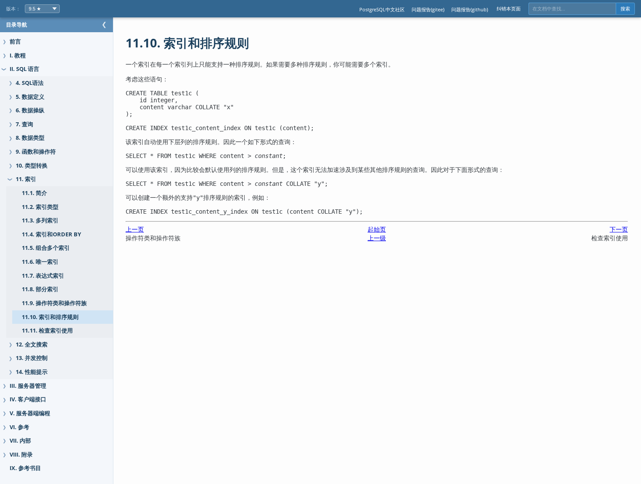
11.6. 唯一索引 (40, 262)
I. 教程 (18, 55)
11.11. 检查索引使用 (47, 330)
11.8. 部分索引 (40, 289)
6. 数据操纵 (30, 110)
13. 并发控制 (32, 358)
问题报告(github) (469, 9)
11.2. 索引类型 (40, 207)
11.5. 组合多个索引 (46, 248)
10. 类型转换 (32, 165)
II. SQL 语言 (24, 69)
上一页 (135, 229)
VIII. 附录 (21, 454)
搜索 (625, 8)
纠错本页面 (509, 8)
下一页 (619, 229)
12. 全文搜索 (32, 344)
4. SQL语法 (30, 83)
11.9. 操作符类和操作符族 (54, 303)
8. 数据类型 (30, 137)
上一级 (377, 238)
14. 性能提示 (32, 372)
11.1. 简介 (34, 193)
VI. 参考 (19, 427)
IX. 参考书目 (25, 468)
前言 (15, 41)
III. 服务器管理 (28, 386)
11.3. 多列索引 (40, 220)
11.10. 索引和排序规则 (50, 317)
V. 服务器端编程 (30, 413)
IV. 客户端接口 (28, 399)
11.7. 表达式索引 (43, 275)
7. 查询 (24, 124)
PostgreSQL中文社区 (382, 9)
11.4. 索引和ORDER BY (51, 234)
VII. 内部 (20, 440)
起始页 (377, 229)
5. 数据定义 (30, 97)
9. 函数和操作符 (36, 151)
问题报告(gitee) (428, 9)
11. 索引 (26, 179)
